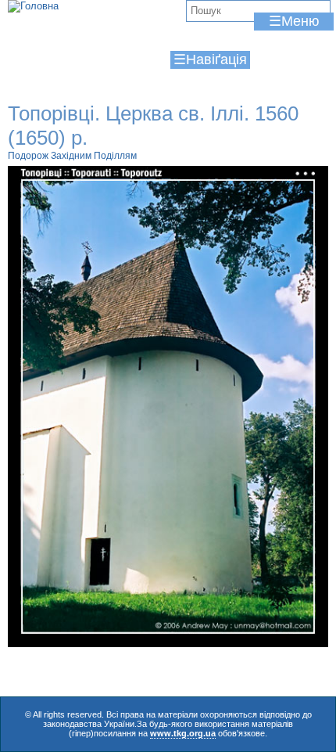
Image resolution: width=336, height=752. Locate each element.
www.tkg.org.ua (183, 733)
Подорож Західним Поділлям (72, 155)
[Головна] (33, 6)
